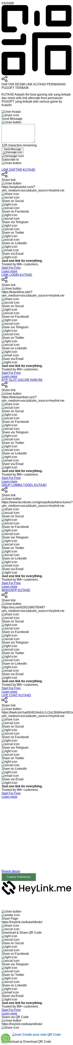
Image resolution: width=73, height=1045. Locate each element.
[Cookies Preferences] (6, 1038)
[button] (36, 840)
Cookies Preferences (19, 876)
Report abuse (11, 871)
